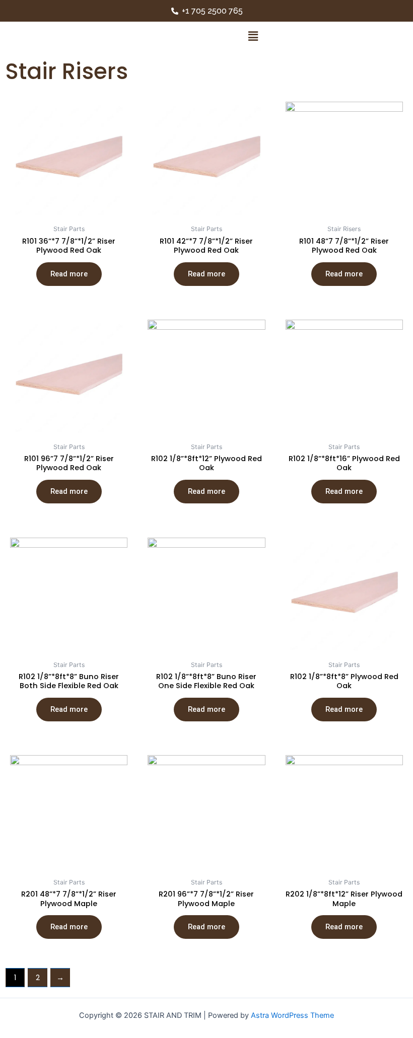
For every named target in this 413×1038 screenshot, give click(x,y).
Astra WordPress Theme (292, 1015)
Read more (69, 273)
